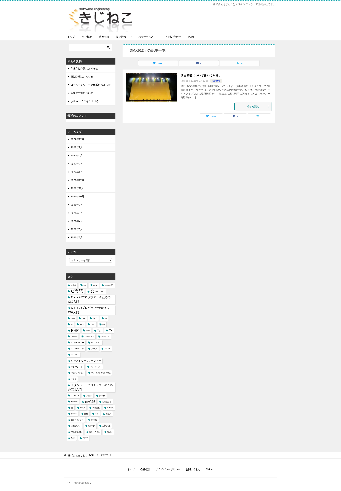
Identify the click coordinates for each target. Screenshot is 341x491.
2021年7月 (77, 221)
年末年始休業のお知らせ (84, 68)
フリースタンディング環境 (100, 373)
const (95, 285)
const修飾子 (109, 285)
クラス (94, 349)
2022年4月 (77, 155)
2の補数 (73, 285)
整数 (86, 414)
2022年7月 (77, 147)
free (83, 318)
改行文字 (74, 414)
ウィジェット (96, 342)
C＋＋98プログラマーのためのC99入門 (89, 310)
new (103, 324)
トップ (71, 36)
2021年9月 (77, 204)
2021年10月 (77, 196)
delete (73, 318)
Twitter (191, 36)
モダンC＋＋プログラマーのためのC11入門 (90, 387)
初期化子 (74, 402)
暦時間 (91, 426)
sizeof (88, 330)
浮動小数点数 (76, 432)
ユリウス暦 (75, 395)
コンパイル (75, 355)
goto (106, 318)
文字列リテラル (77, 420)
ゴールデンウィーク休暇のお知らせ (90, 84)
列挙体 (102, 396)
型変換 (82, 408)
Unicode (74, 336)
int (71, 324)
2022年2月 (77, 163)
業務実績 (104, 36)
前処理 (90, 402)
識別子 (110, 432)
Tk (110, 330)
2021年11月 (77, 188)
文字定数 (94, 420)
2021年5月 (77, 237)
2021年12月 (77, 180)
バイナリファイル (77, 373)
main (93, 324)
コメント (107, 348)
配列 (73, 438)
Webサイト (105, 336)
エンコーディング (77, 348)
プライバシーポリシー (168, 469)
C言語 (77, 291)
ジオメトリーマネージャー (86, 360)
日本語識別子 (76, 426)
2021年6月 (77, 229)
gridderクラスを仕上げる (85, 101)
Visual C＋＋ (89, 336)
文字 (96, 414)
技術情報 (121, 36)
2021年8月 (77, 213)
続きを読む (253, 106)
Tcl (99, 330)
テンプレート (77, 367)
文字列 (108, 414)
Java (81, 324)
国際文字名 (106, 402)
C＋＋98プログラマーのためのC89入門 (89, 299)
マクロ (73, 379)
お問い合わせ (173, 36)
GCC (95, 318)
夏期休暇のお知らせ (82, 76)
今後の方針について (82, 93)
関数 (85, 438)
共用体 (89, 396)
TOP (81, 455)
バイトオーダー (95, 367)
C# (84, 285)
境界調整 (96, 408)
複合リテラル (94, 432)
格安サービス (146, 36)
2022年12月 (77, 139)
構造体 (106, 426)
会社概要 (87, 36)
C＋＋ (98, 291)
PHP (75, 330)
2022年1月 (77, 172)
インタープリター (77, 342)
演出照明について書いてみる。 (201, 75)
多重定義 (110, 408)
